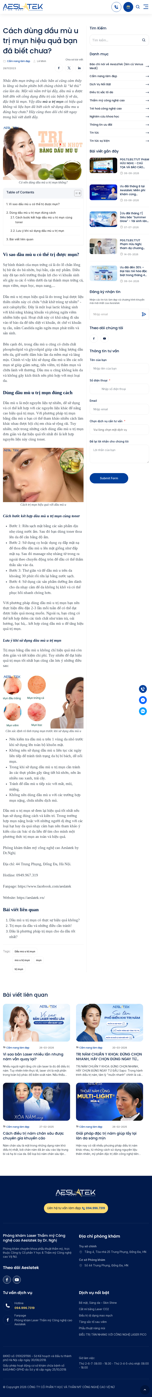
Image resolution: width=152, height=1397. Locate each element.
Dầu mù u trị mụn (25, 951)
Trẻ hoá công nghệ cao (106, 109)
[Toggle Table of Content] (75, 193)
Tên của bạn (98, 360)
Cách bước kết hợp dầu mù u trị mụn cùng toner (43, 220)
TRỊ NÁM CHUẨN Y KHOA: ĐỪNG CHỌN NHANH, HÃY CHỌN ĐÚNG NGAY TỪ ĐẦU (109, 1056)
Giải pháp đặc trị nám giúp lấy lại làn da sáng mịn (106, 1136)
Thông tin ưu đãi (101, 125)
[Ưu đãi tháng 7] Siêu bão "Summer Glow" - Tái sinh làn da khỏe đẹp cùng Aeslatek (133, 217)
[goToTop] (145, 1390)
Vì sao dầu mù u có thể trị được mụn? (34, 204)
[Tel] (143, 689)
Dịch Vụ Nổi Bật (100, 84)
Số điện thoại (98, 380)
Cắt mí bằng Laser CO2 (94, 1309)
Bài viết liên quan (21, 239)
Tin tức (94, 133)
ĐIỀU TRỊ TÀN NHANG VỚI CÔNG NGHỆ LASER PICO (112, 1334)
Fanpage (20, 1315)
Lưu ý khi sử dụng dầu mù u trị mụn (40, 230)
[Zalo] (143, 711)
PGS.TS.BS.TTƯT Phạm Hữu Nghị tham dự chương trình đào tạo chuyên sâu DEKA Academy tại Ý (134, 244)
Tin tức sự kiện (100, 141)
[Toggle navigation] (146, 7)
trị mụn (19, 969)
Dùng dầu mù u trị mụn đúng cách (33, 212)
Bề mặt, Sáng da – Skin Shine (98, 1302)
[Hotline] (116, 7)
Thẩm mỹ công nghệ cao (107, 100)
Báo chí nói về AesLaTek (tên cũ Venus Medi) (116, 66)
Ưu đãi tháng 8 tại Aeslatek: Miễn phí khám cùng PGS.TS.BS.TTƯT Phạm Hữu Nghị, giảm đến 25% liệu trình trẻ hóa (133, 190)
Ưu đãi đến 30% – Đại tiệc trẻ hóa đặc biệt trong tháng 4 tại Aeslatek (133, 271)
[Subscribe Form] (144, 314)
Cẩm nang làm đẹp (18, 61)
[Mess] (143, 700)
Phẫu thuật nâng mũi (92, 1328)
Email (93, 400)
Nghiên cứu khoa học (104, 116)
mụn (39, 960)
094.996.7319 (24, 1308)
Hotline (19, 1303)
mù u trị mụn (22, 960)
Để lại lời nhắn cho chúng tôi (109, 441)
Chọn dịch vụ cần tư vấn (106, 421)
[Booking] (128, 7)
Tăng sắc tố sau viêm (93, 1321)
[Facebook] (94, 338)
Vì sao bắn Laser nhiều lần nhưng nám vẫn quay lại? (33, 1056)
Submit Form (109, 478)
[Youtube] (104, 338)
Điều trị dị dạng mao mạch (96, 1315)
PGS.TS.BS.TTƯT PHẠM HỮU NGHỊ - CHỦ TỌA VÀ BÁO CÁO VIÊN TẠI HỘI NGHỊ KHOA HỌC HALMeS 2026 (134, 163)
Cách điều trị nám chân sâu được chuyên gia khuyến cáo (33, 1136)
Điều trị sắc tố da (101, 92)
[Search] (138, 7)
